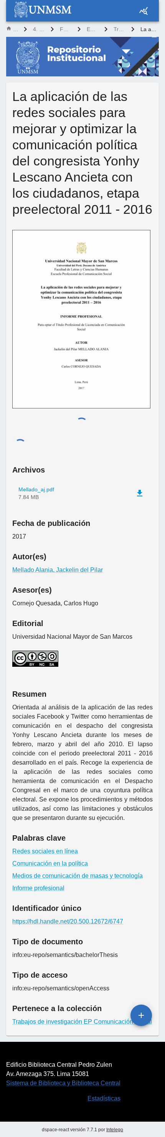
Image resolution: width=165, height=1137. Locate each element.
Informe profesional (38, 888)
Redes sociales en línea (45, 851)
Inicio (15, 29)
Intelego (114, 1129)
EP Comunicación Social (92, 29)
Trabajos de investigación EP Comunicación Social (119, 29)
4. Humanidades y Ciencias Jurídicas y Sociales (39, 29)
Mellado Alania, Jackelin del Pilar (57, 570)
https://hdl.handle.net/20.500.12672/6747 (67, 921)
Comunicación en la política (50, 863)
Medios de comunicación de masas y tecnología (77, 876)
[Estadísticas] (143, 11)
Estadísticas (103, 1098)
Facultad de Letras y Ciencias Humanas (65, 29)
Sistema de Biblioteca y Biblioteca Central (63, 1083)
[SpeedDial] (141, 1015)
